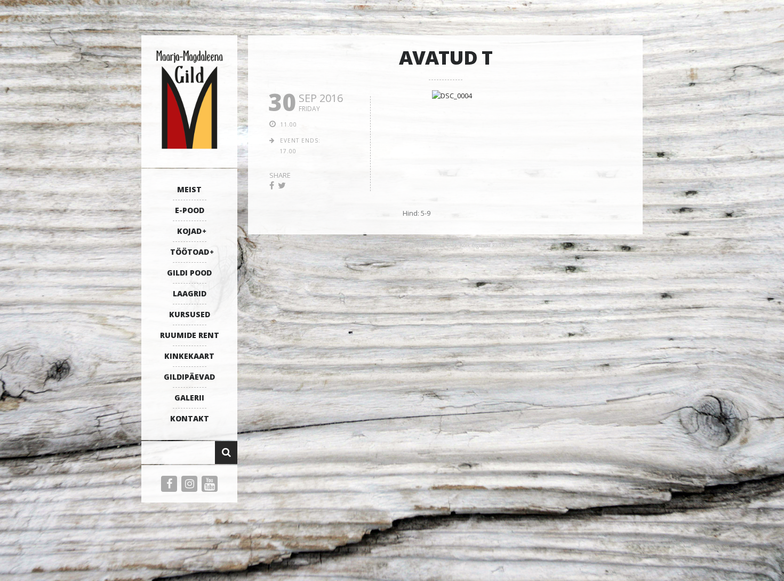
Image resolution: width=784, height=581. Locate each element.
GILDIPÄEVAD (189, 377)
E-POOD (189, 210)
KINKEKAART (189, 356)
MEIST (189, 189)
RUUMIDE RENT (189, 335)
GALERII (189, 397)
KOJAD (189, 231)
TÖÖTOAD (189, 252)
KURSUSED (189, 314)
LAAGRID (189, 293)
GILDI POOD (189, 273)
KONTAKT (189, 418)
